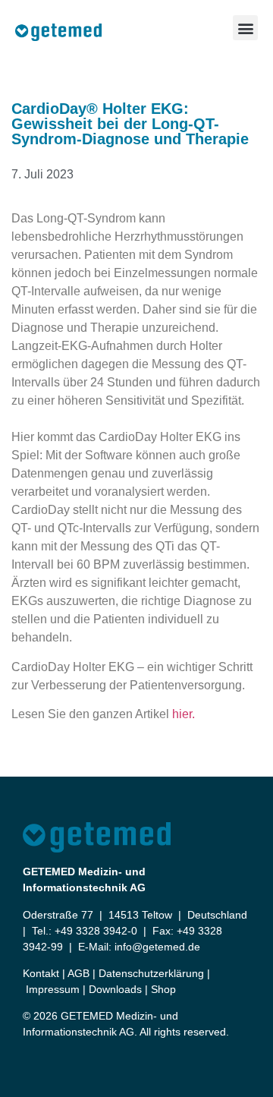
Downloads (114, 989)
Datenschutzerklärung (150, 973)
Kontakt (42, 973)
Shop (163, 989)
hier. (183, 714)
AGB (77, 973)
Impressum (53, 989)
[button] (245, 27)
